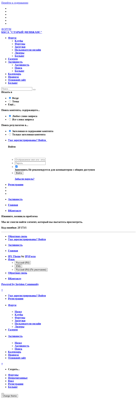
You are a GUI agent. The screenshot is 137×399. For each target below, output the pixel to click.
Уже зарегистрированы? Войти (27, 140)
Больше (19, 55)
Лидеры (19, 52)
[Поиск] (34, 89)
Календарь (14, 73)
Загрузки (20, 46)
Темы (15, 101)
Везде (15, 98)
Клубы (19, 40)
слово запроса (24, 116)
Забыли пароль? (24, 178)
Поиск (18, 67)
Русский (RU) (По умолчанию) (31, 269)
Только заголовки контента (28, 134)
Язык (11, 259)
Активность (15, 61)
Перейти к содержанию (14, 2)
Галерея (13, 58)
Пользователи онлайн (28, 49)
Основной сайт (17, 79)
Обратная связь (17, 236)
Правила (13, 76)
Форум (12, 37)
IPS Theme (14, 256)
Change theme (10, 396)
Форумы (20, 43)
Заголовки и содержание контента (32, 131)
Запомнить (21, 169)
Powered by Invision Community (20, 284)
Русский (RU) (22, 262)
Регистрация (15, 184)
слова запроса (23, 119)
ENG (18, 266)
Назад (18, 311)
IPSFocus (30, 256)
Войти (19, 173)
